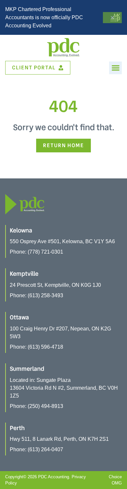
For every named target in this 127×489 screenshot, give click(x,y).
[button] (115, 68)
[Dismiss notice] (112, 17)
